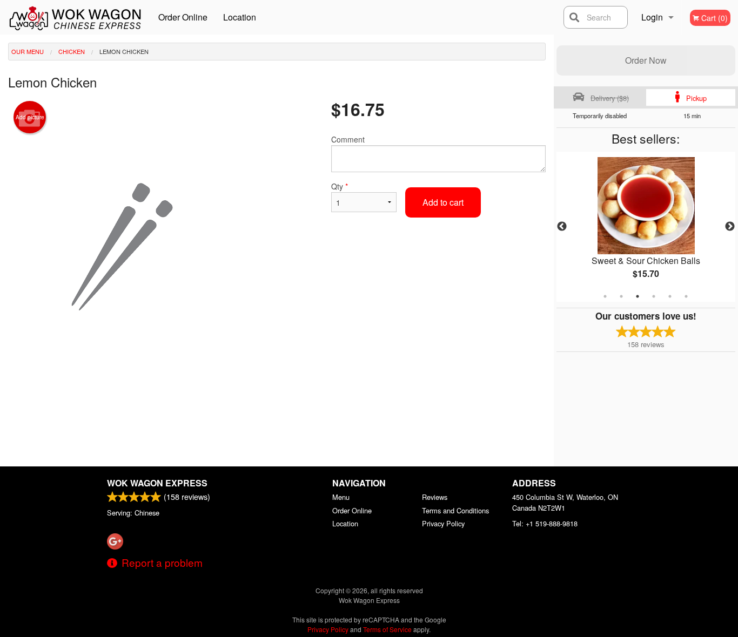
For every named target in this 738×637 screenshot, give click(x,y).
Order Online (182, 17)
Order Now (646, 60)
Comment (348, 139)
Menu (341, 497)
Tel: (545, 523)
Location (239, 17)
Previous (561, 226)
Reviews (434, 497)
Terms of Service (387, 629)
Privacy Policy (443, 523)
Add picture (30, 117)
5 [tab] (670, 296)
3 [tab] (637, 296)
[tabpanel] (646, 226)
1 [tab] (605, 296)
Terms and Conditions (455, 510)
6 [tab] (686, 296)
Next (729, 226)
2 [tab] (621, 296)
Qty (339, 186)
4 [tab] (653, 296)
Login (652, 17)
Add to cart (443, 202)
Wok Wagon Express (157, 483)
